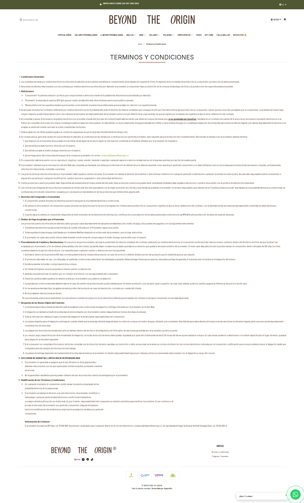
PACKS (198, 35)
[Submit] (20, 20)
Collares (153, 35)
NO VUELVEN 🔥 (240, 35)
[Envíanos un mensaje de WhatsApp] (295, 494)
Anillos (129, 35)
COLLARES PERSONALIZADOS (86, 35)
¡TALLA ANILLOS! (223, 35)
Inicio (140, 44)
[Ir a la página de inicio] (152, 19)
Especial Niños (64, 35)
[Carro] (285, 19)
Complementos (183, 35)
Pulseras (167, 35)
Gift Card (209, 35)
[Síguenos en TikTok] (92, 459)
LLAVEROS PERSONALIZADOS (112, 35)
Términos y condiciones (220, 451)
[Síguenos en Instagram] (83, 459)
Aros (141, 35)
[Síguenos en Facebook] (87, 459)
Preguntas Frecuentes (220, 456)
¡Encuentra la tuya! (55, 4)
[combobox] (40, 20)
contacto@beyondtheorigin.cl (114, 155)
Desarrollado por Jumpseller (162, 488)
